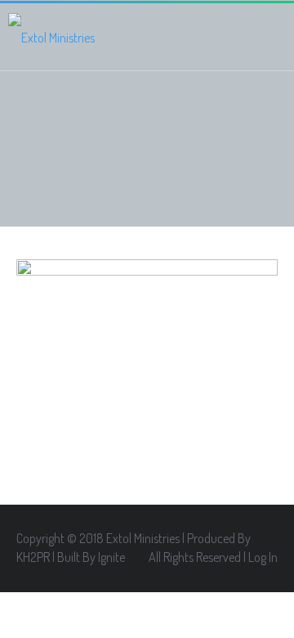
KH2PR (33, 557)
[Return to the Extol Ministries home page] (51, 36)
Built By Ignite (91, 557)
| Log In (260, 557)
